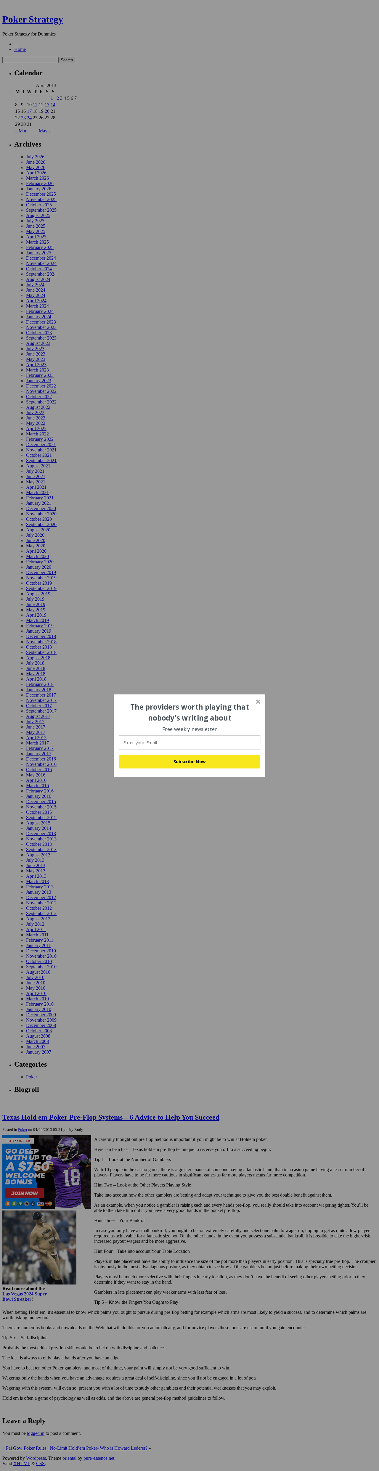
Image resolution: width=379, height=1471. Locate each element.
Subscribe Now (190, 761)
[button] (190, 712)
